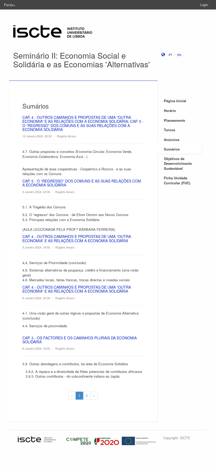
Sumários (172, 149)
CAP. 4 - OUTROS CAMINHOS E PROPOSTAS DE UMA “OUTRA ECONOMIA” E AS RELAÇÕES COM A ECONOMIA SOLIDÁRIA (76, 238)
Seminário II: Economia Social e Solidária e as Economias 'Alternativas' (81, 60)
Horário (170, 110)
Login (204, 4)
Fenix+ (9, 4)
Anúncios (171, 139)
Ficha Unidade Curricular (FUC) (177, 180)
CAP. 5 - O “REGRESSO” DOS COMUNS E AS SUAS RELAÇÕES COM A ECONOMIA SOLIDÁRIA (81, 183)
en (179, 55)
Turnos (169, 129)
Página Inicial (175, 100)
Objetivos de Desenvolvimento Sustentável (178, 163)
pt (170, 55)
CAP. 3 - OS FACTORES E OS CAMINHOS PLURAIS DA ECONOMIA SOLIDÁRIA (79, 339)
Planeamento (174, 120)
